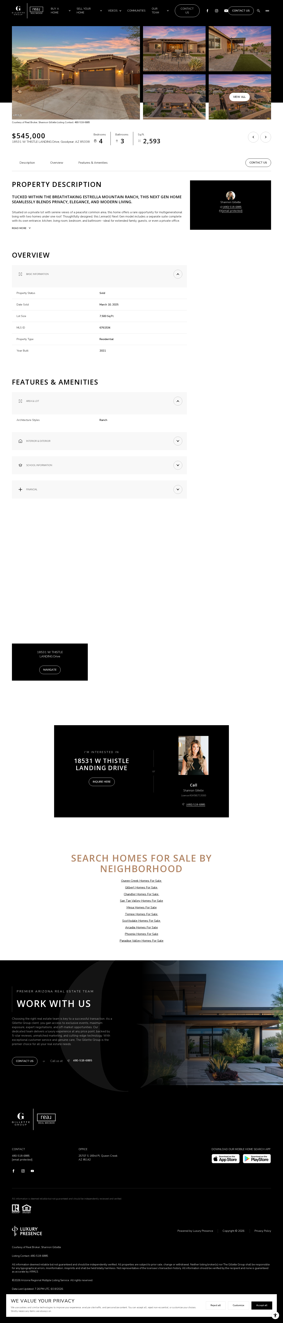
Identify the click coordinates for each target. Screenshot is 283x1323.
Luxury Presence (203, 1231)
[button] (258, 162)
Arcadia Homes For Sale (141, 927)
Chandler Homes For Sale (141, 894)
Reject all (216, 1305)
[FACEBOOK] (13, 1171)
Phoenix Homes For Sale (141, 934)
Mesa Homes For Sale (141, 907)
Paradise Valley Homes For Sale (141, 941)
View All (239, 97)
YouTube (226, 11)
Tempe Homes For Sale (141, 914)
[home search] (258, 11)
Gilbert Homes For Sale (141, 887)
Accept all (261, 1305)
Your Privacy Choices (141, 1319)
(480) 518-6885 (232, 207)
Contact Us (187, 10)
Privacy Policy (263, 1231)
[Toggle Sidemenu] (267, 11)
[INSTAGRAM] (23, 1171)
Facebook (207, 10)
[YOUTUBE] (32, 1171)
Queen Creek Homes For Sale (141, 881)
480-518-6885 (82, 1060)
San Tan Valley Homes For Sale (141, 901)
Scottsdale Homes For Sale (141, 921)
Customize (238, 1305)
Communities (136, 10)
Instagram (216, 10)
